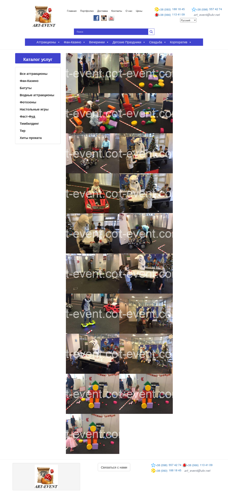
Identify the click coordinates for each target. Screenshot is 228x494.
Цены (139, 10)
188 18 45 (172, 9)
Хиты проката (31, 137)
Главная (72, 10)
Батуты (26, 88)
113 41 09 (172, 14)
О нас (129, 10)
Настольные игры (34, 109)
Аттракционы (46, 42)
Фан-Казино (29, 80)
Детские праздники (127, 42)
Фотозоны (28, 102)
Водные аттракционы (37, 95)
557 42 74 (209, 9)
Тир (22, 130)
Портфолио (87, 10)
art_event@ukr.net (207, 14)
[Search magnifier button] (151, 32)
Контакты (116, 10)
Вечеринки (97, 42)
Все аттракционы (33, 73)
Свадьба (155, 42)
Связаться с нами (114, 467)
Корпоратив (178, 42)
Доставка (102, 10)
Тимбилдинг (29, 123)
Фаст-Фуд (27, 116)
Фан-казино (72, 42)
